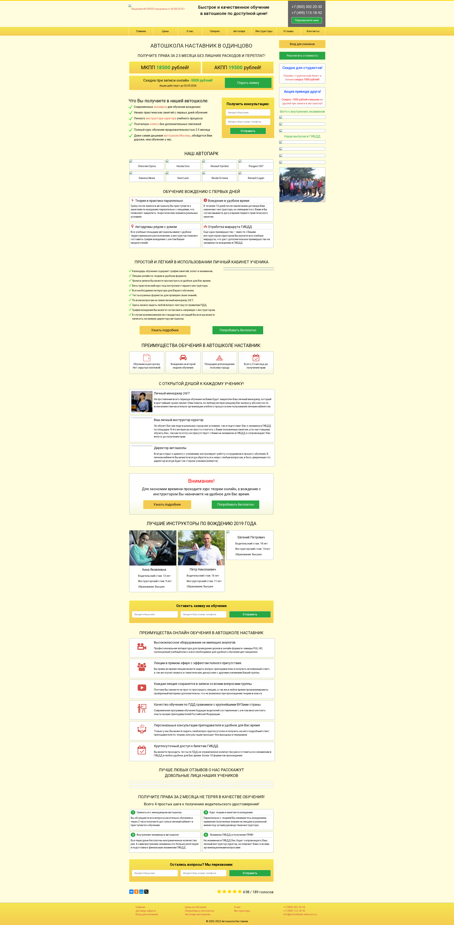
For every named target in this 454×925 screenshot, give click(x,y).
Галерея (215, 31)
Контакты (313, 31)
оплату (154, 124)
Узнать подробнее (165, 330)
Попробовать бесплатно (238, 330)
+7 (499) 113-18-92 (307, 13)
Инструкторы (263, 31)
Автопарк (239, 31)
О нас (190, 31)
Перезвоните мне (307, 20)
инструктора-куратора (161, 118)
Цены (165, 31)
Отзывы (288, 31)
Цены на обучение (195, 907)
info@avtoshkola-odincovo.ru (300, 914)
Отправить (248, 131)
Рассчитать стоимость (302, 55)
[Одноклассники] (136, 892)
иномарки (160, 107)
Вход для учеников (302, 44)
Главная (141, 31)
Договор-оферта (146, 910)
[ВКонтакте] (131, 892)
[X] (146, 892)
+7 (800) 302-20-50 (307, 7)
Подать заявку (248, 83)
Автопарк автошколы (197, 914)
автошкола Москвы (177, 135)
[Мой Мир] (141, 892)
